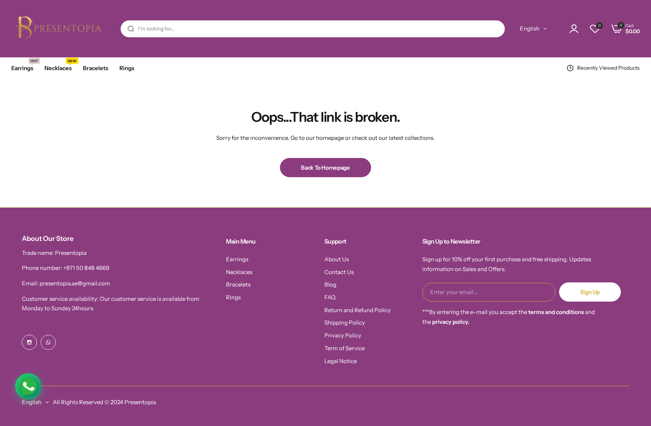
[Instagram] (29, 342)
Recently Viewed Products (608, 67)
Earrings (237, 259)
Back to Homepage (325, 167)
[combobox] (313, 28)
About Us (336, 259)
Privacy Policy (342, 335)
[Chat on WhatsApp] (28, 386)
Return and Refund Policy (357, 310)
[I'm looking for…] (130, 28)
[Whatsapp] (48, 342)
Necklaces (239, 272)
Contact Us (339, 272)
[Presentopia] (56, 28)
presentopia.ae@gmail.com (75, 283)
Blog (330, 284)
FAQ (330, 297)
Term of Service (344, 348)
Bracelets (238, 284)
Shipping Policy (344, 322)
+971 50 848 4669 (86, 267)
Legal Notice (340, 361)
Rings (233, 297)
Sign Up (590, 292)
